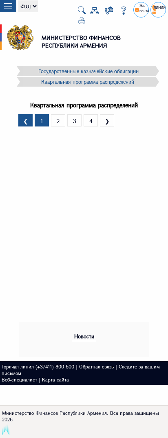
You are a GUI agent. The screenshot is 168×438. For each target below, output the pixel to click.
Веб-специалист (19, 379)
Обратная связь (96, 366)
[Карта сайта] (91, 12)
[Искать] (78, 12)
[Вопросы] (120, 12)
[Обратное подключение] (105, 12)
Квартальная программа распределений (87, 81)
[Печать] (78, 22)
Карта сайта (55, 379)
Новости (84, 336)
